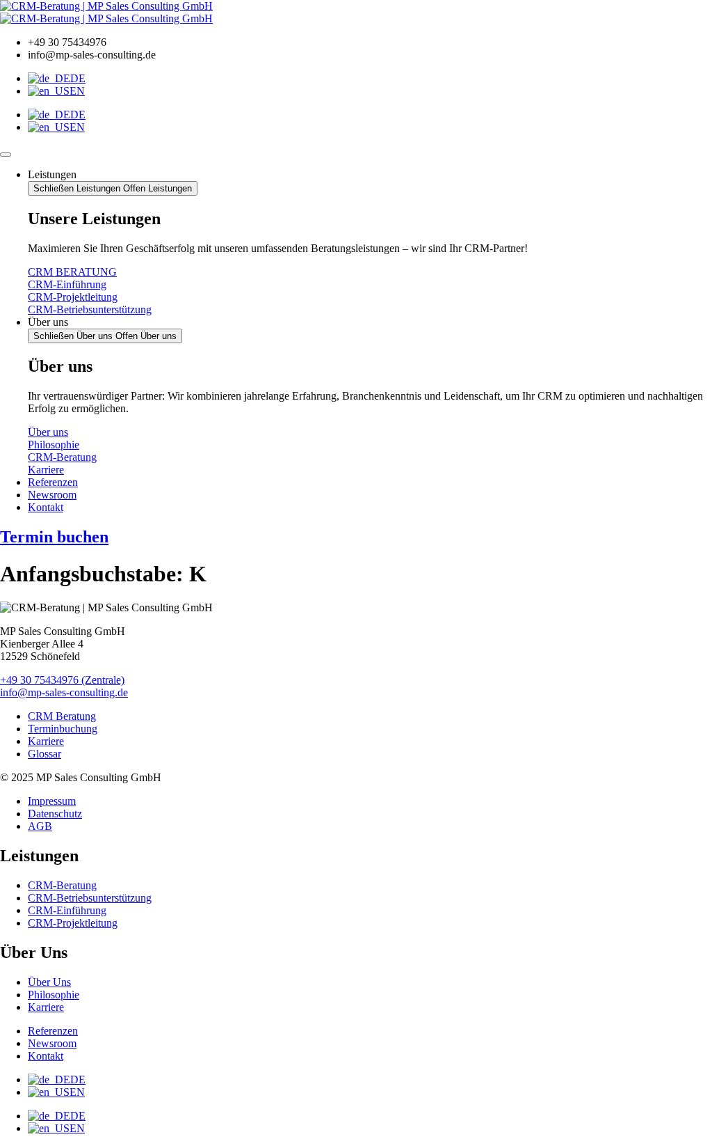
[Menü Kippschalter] (5, 154)
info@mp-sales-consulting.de (64, 692)
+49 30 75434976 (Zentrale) (62, 680)
